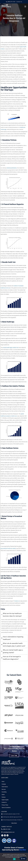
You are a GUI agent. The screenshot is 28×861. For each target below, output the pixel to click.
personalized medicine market (8, 548)
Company (4, 784)
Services (4, 789)
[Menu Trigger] (25, 6)
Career (3, 794)
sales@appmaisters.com (8, 832)
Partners (4, 797)
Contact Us (4, 802)
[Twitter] (5, 835)
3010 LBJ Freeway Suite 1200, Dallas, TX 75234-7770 (12, 819)
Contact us (17, 601)
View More (14, 823)
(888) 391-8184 (6, 829)
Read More (16, 774)
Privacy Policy (5, 805)
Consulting (4, 792)
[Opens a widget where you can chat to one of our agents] (23, 858)
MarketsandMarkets (12, 168)
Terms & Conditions (6, 807)
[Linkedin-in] (7, 835)
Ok (14, 859)
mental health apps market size (10, 347)
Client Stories (5, 786)
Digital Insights (5, 799)
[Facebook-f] (2, 835)
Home (3, 781)
